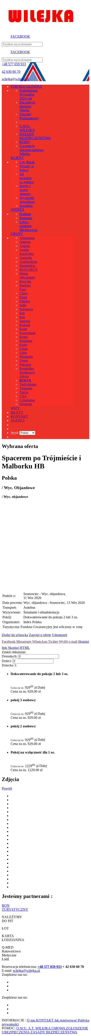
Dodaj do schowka (15, 635)
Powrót (7, 788)
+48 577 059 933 (14, 64)
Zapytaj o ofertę (40, 635)
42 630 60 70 (11, 71)
